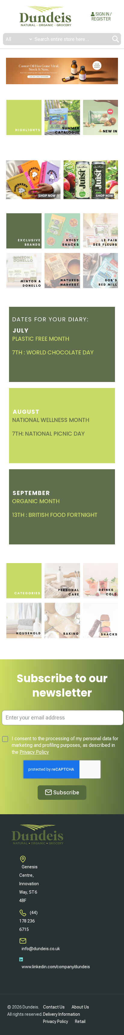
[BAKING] (62, 620)
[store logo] (45, 16)
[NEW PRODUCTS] (100, 117)
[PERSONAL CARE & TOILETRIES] (62, 580)
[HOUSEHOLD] (24, 620)
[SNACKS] (100, 620)
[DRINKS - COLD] (100, 580)
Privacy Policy (34, 752)
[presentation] (10, 70)
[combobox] (62, 39)
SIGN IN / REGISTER (101, 16)
